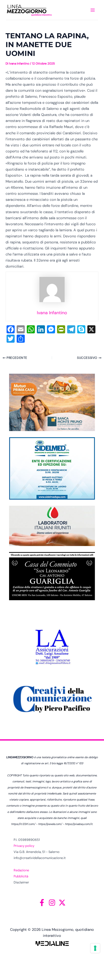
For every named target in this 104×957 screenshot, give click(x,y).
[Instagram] (52, 902)
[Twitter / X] (62, 902)
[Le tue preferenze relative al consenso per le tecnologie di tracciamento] (95, 948)
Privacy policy (24, 846)
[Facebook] (41, 902)
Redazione (21, 870)
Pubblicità (21, 876)
